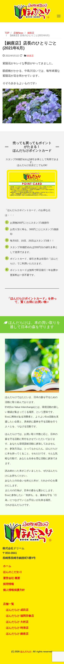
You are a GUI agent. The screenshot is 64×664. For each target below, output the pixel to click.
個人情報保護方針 (14, 589)
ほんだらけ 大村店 (17, 621)
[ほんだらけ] (32, 10)
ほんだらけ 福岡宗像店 (20, 615)
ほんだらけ (25, 651)
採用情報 (8, 584)
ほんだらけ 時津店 (17, 627)
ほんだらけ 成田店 (17, 609)
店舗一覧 (8, 603)
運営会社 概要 (11, 578)
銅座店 (30, 55)
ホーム (7, 566)
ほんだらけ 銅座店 (17, 633)
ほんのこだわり (12, 571)
